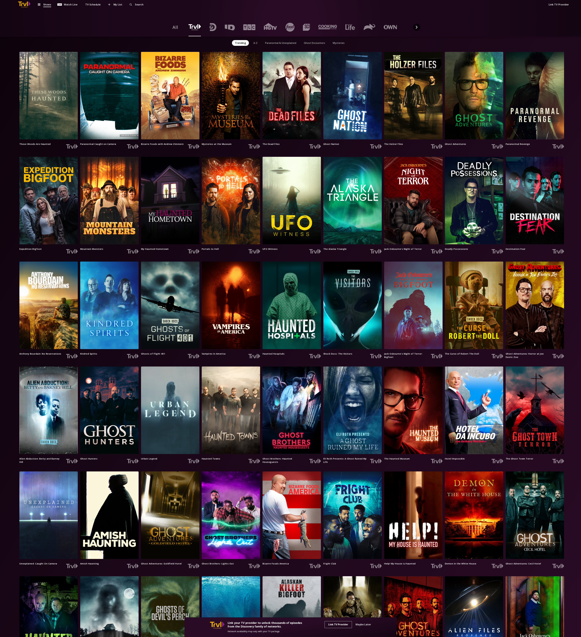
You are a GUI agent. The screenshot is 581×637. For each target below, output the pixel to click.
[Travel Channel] (26, 5)
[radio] (175, 27)
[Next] (416, 27)
